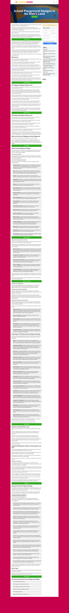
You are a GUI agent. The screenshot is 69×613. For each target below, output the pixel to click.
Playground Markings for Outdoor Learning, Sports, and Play (49, 65)
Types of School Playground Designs (49, 59)
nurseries (33, 573)
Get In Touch (45, 72)
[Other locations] (54, 2)
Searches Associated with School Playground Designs (49, 74)
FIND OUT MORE (27, 82)
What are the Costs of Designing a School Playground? (49, 57)
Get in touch (34, 16)
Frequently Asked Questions (48, 70)
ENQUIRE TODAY (27, 112)
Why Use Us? (45, 49)
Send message (50, 43)
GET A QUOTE (26, 145)
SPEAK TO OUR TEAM (26, 281)
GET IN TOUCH (26, 39)
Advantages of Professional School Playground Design (49, 61)
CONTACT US (26, 483)
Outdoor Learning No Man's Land (49, 63)
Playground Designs (15, 67)
